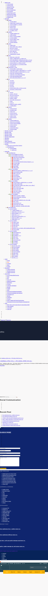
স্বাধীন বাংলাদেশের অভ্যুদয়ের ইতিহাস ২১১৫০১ (19, 216)
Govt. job (9, 279)
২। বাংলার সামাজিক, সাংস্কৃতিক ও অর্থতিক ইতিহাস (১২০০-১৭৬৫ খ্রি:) (20, 70)
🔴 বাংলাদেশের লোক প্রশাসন (16, 190)
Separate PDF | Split (11, 16)
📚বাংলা (8, 79)
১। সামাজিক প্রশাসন (12, 45)
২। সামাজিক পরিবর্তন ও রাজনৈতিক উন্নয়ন (15, 23)
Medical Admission (11, 281)
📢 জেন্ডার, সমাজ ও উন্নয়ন (16, 246)
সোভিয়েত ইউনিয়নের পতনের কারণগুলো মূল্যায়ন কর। (10, 424)
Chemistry (9, 297)
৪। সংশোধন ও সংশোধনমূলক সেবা (14, 49)
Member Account (9, 131)
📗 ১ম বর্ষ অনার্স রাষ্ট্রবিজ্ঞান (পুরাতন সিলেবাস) (16, 156)
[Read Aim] (7, 567)
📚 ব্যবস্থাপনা (9, 107)
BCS (8, 278)
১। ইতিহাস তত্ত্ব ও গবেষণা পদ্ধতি (14, 57)
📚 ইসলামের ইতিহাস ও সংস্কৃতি (12, 67)
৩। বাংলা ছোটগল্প (11, 83)
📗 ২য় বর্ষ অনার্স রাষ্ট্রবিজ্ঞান (13, 169)
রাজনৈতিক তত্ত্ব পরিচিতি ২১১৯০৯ (17, 218)
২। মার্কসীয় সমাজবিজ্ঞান (12, 35)
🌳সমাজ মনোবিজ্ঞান (15, 243)
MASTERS (7, 19)
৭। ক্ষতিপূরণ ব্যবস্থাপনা (12, 117)
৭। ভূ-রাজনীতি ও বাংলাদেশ (13, 30)
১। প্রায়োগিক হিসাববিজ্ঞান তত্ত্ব (14, 120)
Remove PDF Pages (11, 14)
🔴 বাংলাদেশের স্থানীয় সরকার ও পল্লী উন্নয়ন (19, 197)
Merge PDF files (10, 7)
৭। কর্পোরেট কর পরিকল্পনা (13, 129)
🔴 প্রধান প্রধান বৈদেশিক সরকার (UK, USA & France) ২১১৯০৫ (23, 162)
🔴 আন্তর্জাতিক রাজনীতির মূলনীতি (17, 184)
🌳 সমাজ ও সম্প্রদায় (15, 238)
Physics (8, 299)
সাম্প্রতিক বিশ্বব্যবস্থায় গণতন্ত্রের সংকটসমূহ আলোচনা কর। (11, 425)
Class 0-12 (13, 571)
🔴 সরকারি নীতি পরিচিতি (15, 198)
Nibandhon (9, 282)
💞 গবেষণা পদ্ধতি (14, 226)
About (8, 260)
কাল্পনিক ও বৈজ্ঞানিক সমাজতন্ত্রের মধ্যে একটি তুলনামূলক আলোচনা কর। (12, 419)
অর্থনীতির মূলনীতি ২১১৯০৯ (16, 219)
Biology (8, 296)
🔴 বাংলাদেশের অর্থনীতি (15, 179)
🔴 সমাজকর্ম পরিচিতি (15, 166)
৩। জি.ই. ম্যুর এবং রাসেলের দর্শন (14, 95)
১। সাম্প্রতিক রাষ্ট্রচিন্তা (13, 21)
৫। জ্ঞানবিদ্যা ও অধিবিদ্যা (13, 98)
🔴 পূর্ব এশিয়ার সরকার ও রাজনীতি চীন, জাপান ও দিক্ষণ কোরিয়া (21, 200)
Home (7, 571)
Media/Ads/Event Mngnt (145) (9, 474)
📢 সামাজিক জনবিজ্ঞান (15, 249)
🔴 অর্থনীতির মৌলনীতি (15, 167)
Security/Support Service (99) (9, 482)
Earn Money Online (6, 501)
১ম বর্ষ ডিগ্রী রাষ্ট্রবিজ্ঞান (12, 148)
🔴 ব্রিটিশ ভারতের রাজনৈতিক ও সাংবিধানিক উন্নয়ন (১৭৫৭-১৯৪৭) (22, 170)
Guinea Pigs (5, 495)
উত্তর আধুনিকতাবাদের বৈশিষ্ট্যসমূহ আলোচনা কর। (9, 416)
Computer (5, 508)
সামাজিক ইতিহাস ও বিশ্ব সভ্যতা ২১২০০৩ (18, 212)
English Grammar (11, 272)
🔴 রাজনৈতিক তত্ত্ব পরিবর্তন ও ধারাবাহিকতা (18, 195)
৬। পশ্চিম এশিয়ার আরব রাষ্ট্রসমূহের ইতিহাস (15, 76)
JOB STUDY (7, 274)
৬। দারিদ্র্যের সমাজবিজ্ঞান (13, 41)
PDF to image (10, 8)
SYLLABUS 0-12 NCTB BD (10, 142)
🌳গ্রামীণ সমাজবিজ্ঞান (15, 234)
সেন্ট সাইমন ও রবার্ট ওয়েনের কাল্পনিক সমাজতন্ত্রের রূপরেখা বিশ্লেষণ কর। (12, 418)
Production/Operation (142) (8, 478)
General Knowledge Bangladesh (14, 291)
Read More (2, 365)
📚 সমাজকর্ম (9, 44)
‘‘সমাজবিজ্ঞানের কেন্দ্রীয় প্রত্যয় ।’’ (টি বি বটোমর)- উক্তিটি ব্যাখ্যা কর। (16, 361)
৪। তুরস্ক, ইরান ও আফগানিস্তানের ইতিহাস (15, 73)
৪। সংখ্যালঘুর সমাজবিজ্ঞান (13, 38)
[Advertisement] (24, 349)
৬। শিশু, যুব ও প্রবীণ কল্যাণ (13, 52)
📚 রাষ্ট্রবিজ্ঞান (9, 20)
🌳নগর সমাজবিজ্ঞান (15, 241)
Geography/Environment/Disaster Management (18, 302)
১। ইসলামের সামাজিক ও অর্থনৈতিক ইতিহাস (15, 69)
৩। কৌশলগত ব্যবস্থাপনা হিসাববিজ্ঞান (14, 123)
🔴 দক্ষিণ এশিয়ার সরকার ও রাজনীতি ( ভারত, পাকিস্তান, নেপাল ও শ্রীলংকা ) (23, 185)
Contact (9, 263)
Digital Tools (7, 2)
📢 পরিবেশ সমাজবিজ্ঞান (15, 250)
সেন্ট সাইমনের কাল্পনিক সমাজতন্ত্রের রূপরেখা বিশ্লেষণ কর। (10, 421)
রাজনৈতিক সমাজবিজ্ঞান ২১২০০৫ (16, 213)
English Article (5, 489)
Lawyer (4, 498)
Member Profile (8, 135)
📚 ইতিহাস (9, 55)
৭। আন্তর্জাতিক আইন (12, 66)
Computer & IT (10, 294)
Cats (3, 492)
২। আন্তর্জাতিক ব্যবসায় (12, 110)
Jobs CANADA (10, 306)
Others (4, 502)
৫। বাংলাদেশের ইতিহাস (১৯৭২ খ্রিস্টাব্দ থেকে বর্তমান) (17, 63)
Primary (9, 284)
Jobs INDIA (9, 307)
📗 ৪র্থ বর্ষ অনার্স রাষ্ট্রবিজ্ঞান (13, 194)
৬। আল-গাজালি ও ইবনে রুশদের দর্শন (14, 100)
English (8, 288)
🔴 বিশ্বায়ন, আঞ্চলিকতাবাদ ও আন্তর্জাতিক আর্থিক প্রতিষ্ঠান (21, 206)
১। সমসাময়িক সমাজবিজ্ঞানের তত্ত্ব (14, 33)
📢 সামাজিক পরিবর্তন (15, 253)
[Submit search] (45, 567)
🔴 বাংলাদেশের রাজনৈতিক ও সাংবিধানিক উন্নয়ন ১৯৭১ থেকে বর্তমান (22, 182)
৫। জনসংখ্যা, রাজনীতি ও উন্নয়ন (14, 39)
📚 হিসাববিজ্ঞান (9, 119)
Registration (45, 563)
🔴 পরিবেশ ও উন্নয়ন (15, 201)
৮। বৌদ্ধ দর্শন (11, 103)
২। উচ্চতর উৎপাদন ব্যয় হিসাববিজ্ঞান (14, 122)
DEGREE (6, 144)
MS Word (7, 139)
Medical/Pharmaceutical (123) (9, 475)
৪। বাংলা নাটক (11, 85)
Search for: (2, 397)
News (8, 265)
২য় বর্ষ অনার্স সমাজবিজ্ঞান (13, 221)
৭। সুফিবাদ (11, 101)
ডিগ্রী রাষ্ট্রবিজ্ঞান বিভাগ (10, 147)
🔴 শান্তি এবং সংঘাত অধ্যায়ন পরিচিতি (18, 188)
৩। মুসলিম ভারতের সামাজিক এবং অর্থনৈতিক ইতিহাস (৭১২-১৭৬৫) (19, 72)
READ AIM (4, 559)
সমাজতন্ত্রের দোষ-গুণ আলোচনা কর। (7, 422)
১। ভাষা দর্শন (11, 92)
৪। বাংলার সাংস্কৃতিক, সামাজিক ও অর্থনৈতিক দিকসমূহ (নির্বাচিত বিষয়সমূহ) (20, 61)
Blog (8, 262)
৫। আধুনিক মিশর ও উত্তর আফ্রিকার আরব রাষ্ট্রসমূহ (17, 75)
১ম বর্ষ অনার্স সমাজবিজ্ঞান (13, 209)
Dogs (3, 494)
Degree (30, 571)
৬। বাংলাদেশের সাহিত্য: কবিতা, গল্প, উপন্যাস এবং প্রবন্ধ (17, 88)
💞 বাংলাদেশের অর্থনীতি (15, 229)
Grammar (36, 571)
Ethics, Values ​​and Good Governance (15, 300)
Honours (5, 515)
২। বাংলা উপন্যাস (12, 82)
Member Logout (8, 134)
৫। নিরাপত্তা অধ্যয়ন (12, 27)
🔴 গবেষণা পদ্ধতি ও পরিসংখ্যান (17, 191)
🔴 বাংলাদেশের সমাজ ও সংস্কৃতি (17, 178)
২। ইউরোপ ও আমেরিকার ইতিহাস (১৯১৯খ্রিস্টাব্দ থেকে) (17, 58)
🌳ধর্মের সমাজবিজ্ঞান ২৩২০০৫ (16, 235)
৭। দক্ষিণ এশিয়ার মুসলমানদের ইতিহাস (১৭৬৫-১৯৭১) (17, 77)
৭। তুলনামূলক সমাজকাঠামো (13, 42)
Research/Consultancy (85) (8, 479)
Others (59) (5, 484)
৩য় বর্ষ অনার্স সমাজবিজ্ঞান (13, 231)
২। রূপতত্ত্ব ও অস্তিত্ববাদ (13, 94)
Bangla (8, 287)
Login (40, 563)
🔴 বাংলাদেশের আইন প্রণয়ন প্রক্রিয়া (17, 204)
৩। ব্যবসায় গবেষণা (12, 111)
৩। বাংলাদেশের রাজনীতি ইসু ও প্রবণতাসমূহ (15, 24)
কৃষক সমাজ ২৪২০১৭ (15, 257)
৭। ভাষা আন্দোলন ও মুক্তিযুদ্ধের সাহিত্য (15, 89)
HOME (6, 259)
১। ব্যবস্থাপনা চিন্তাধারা (13, 108)
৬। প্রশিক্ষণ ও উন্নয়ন (12, 116)
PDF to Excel (10, 4)
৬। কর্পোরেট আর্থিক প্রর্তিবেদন (13, 128)
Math (8, 290)
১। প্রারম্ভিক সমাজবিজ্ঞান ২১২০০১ (17, 210)
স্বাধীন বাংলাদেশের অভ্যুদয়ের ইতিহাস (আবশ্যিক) (14, 145)
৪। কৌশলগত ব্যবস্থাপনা (13, 113)
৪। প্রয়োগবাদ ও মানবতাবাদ (13, 97)
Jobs (4, 517)
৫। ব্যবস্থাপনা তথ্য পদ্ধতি (13, 114)
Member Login (8, 132)
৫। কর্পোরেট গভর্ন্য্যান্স (12, 126)
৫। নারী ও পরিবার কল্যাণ (13, 51)
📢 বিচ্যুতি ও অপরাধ (15, 254)
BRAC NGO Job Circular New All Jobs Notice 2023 (18, 305)
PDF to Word (10, 11)
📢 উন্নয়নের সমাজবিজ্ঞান (16, 247)
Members (7, 138)
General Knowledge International (14, 293)
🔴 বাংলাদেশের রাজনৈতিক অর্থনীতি (17, 172)
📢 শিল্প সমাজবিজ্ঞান (15, 256)
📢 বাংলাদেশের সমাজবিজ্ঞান (16, 251)
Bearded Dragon (6, 491)
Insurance (4, 497)
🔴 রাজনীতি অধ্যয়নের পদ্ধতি (16, 187)
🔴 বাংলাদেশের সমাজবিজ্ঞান (16, 176)
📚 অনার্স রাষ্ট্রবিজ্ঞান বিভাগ (11, 153)
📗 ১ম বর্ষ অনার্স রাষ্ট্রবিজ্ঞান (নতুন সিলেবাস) (16, 154)
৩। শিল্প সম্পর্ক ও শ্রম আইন (13, 48)
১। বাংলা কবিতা (11, 80)
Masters (19, 571)
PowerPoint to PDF (11, 13)
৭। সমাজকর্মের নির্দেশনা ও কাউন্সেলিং (14, 54)
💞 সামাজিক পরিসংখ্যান (15, 225)
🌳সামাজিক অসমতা (15, 237)
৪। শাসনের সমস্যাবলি (12, 26)
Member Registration (9, 136)
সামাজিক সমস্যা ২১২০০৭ (15, 215)
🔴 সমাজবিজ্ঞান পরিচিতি (15, 164)
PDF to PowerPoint (11, 10)
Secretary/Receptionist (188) (9, 481)
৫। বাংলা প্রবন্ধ (11, 86)
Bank (8, 277)
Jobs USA (9, 309)
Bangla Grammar (11, 271)
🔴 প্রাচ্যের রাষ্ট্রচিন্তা (15, 175)
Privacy (8, 266)
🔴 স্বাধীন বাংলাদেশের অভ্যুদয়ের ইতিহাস (18, 157)
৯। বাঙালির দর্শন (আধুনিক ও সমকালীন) (15, 104)
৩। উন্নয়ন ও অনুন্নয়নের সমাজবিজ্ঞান (14, 36)
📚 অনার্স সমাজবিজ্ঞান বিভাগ (11, 207)
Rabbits (4, 500)
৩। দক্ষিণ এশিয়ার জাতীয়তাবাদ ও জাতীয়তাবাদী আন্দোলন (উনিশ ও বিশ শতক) (20, 60)
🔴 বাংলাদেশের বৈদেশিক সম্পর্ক (16, 203)
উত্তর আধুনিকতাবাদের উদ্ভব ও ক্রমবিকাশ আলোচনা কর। (10, 415)
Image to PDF (10, 17)
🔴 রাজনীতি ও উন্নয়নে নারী (16, 173)
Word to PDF (10, 5)
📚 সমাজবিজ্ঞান (9, 32)
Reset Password (8, 141)
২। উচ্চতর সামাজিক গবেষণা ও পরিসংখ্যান (15, 47)
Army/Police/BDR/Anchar (13, 275)
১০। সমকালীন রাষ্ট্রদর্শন (12, 106)
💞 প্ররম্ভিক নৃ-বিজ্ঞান (15, 222)
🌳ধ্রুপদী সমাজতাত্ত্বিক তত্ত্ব (16, 232)
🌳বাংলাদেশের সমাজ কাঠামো (16, 240)
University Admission (11, 285)
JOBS (6, 303)
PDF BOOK (5, 521)
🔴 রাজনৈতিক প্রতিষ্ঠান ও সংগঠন (17, 159)
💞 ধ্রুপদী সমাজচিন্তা (15, 223)
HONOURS (7, 151)
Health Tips (5, 514)
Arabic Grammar (11, 269)
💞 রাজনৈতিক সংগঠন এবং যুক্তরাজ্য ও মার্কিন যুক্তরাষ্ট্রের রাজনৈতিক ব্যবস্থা (23, 228)
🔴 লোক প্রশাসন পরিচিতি (16, 163)
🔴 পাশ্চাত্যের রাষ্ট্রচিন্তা (15, 160)
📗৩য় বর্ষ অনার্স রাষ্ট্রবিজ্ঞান (13, 181)
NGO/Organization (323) (8, 476)
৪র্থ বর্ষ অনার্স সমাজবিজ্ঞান (13, 244)
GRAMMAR (7, 268)
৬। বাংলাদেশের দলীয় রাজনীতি (13, 29)
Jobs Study (6, 518)
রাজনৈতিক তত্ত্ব (14, 150)
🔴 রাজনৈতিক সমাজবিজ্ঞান (16, 192)
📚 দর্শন (8, 91)
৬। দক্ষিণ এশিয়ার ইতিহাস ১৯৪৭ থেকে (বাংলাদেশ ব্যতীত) (18, 64)
